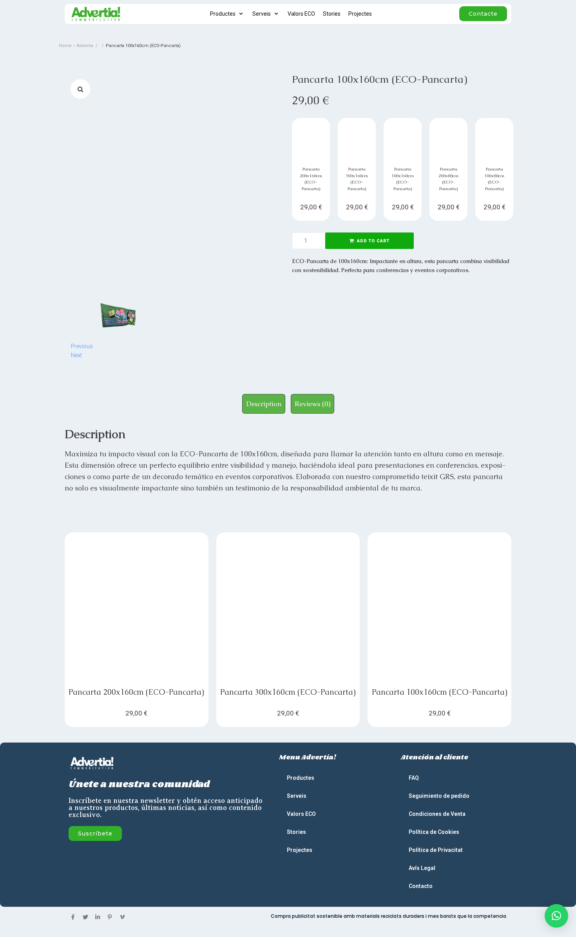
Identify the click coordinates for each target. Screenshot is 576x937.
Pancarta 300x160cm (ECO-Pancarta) (288, 692)
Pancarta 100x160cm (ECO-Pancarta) (439, 692)
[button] (556, 916)
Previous (82, 346)
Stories (296, 832)
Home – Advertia (76, 45)
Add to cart (373, 240)
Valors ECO (301, 814)
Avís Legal (422, 868)
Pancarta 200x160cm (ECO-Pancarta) (136, 692)
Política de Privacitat (436, 850)
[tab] (263, 404)
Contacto (421, 886)
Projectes (299, 850)
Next (76, 355)
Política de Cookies (434, 832)
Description (263, 403)
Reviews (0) (312, 403)
